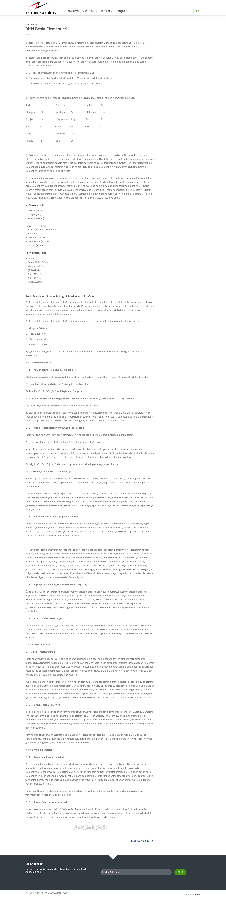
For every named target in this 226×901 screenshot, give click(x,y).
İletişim (120, 11)
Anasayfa (73, 11)
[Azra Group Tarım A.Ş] (43, 7)
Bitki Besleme (31, 24)
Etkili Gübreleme (140, 841)
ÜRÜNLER (105, 11)
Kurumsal (89, 11)
